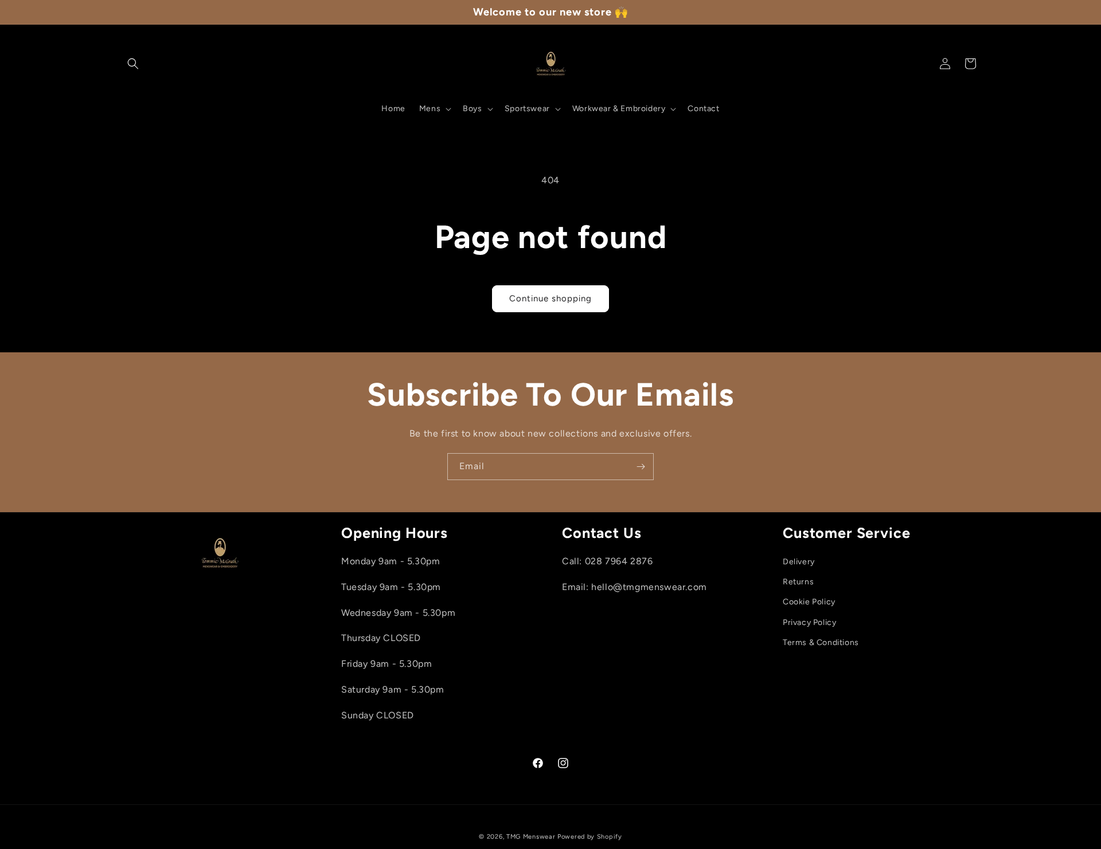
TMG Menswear (530, 836)
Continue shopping (550, 298)
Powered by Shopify (589, 836)
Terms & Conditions (821, 642)
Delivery (799, 562)
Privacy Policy (809, 622)
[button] (133, 63)
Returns (798, 582)
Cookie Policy (809, 602)
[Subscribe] (640, 466)
